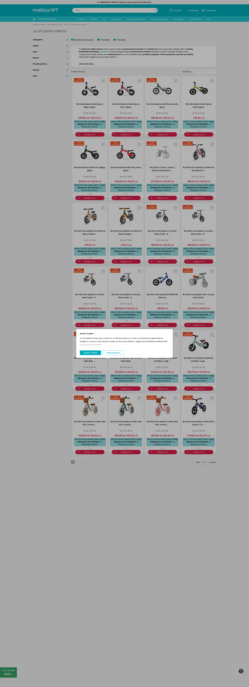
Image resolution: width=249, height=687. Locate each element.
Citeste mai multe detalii (91, 344)
